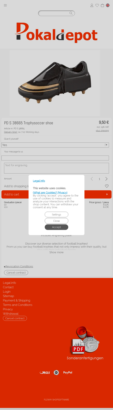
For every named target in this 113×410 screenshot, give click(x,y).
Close (56, 220)
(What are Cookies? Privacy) (50, 192)
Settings (56, 214)
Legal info (39, 180)
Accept (56, 227)
